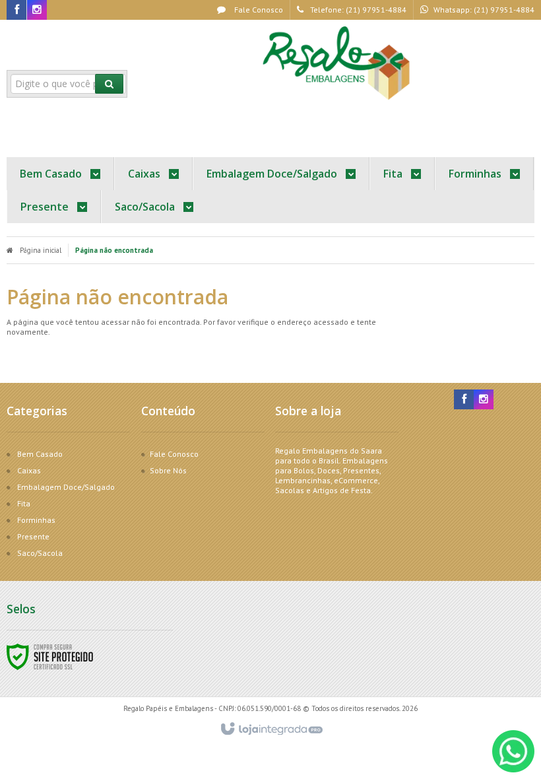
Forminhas (36, 520)
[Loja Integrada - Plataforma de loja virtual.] (270, 729)
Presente (33, 536)
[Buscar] (109, 84)
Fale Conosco (257, 10)
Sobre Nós (168, 470)
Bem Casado (40, 454)
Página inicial (40, 250)
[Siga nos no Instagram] (37, 10)
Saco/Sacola (40, 553)
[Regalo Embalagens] (338, 63)
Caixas (29, 470)
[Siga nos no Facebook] (16, 10)
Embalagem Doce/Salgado (66, 487)
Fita (23, 503)
